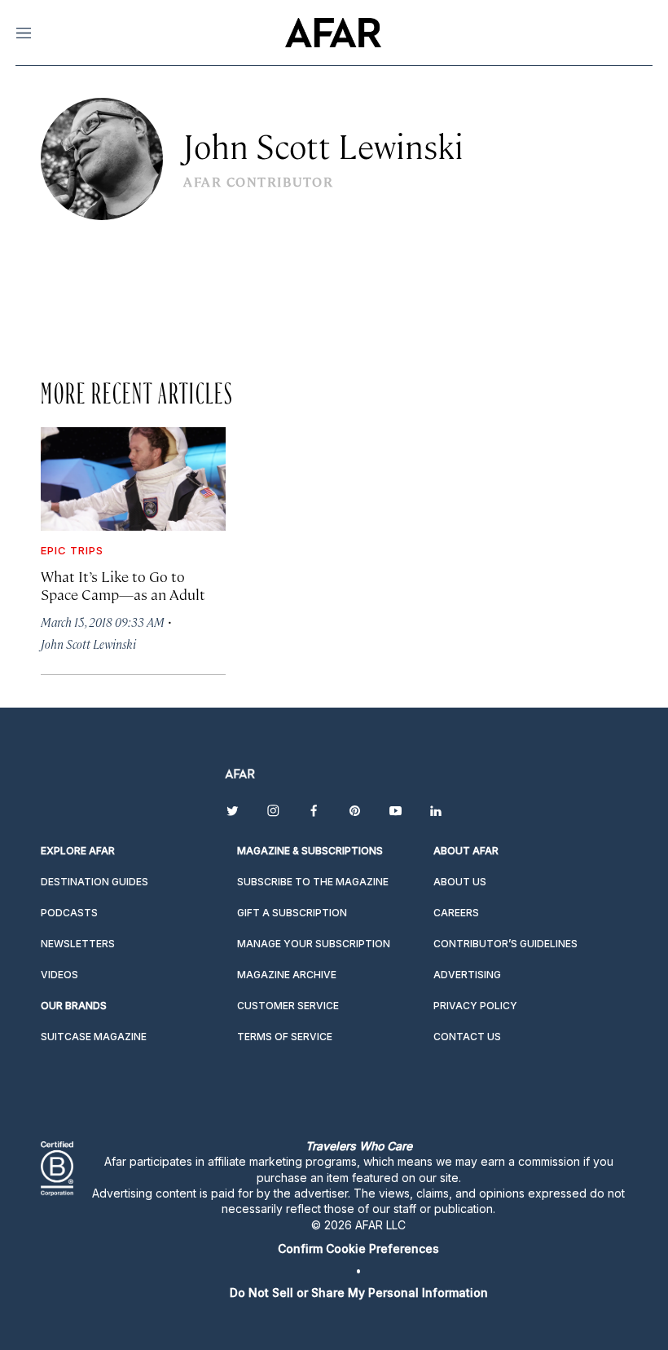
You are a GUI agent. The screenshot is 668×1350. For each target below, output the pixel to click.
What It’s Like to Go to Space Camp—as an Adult (123, 585)
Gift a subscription (292, 913)
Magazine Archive (286, 974)
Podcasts (69, 913)
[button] (358, 1248)
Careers (456, 913)
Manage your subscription (313, 944)
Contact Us (467, 1036)
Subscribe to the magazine (313, 882)
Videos (59, 974)
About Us (459, 882)
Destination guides (94, 882)
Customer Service (288, 1005)
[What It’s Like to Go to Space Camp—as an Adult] (133, 479)
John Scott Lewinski (88, 643)
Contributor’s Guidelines (505, 944)
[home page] (332, 32)
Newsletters (78, 944)
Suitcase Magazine (94, 1036)
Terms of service (284, 1036)
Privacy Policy (475, 1005)
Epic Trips (72, 550)
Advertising (467, 974)
